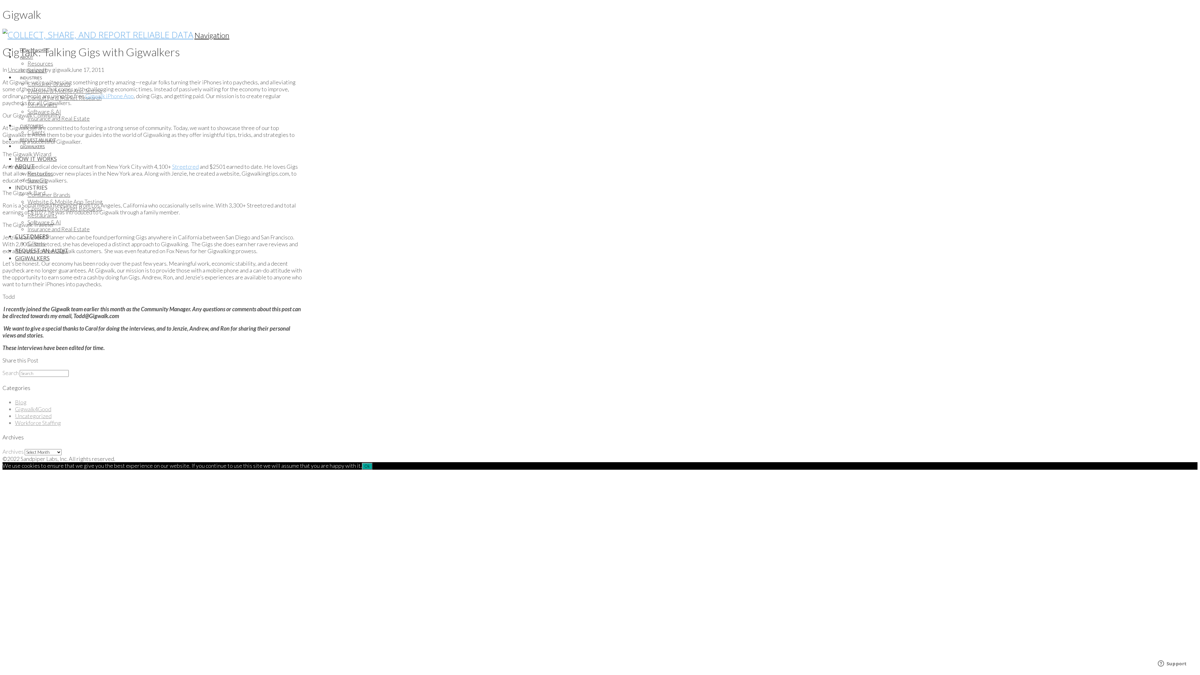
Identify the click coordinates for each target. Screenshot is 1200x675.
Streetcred (185, 166)
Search (10, 372)
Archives (13, 451)
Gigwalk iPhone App (109, 95)
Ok (367, 466)
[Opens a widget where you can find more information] (1172, 664)
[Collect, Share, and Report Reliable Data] (97, 35)
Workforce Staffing (38, 422)
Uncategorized (26, 69)
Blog (21, 402)
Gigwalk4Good (33, 409)
